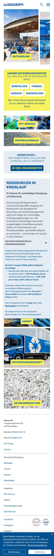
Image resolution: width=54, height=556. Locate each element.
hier (30, 303)
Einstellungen (14, 551)
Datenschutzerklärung (37, 545)
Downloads (10, 306)
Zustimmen (40, 551)
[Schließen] (50, 536)
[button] (46, 243)
